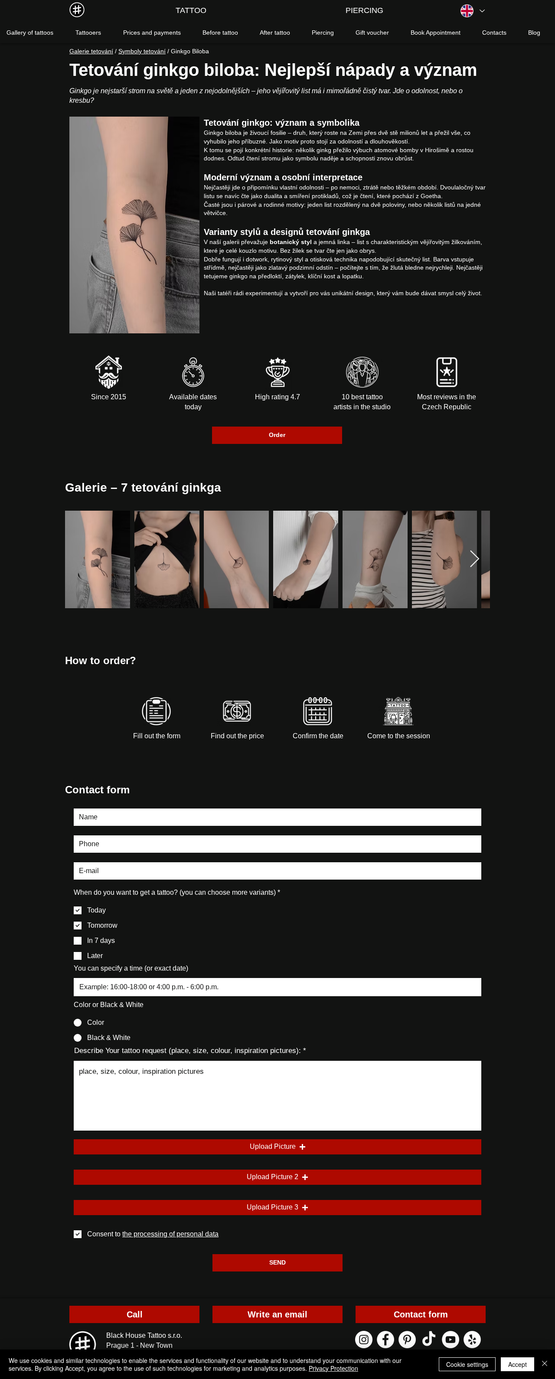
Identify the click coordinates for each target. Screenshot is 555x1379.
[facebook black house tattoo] (385, 1339)
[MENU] (77, 9)
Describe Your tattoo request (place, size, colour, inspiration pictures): (187, 1050)
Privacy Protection (333, 1368)
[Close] (544, 1364)
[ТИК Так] (428, 1339)
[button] (277, 1146)
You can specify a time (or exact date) (131, 968)
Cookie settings (467, 1364)
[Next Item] (474, 560)
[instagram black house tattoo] (363, 1339)
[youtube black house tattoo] (450, 1339)
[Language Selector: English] (472, 11)
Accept (517, 1364)
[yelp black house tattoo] (472, 1339)
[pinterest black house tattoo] (407, 1339)
